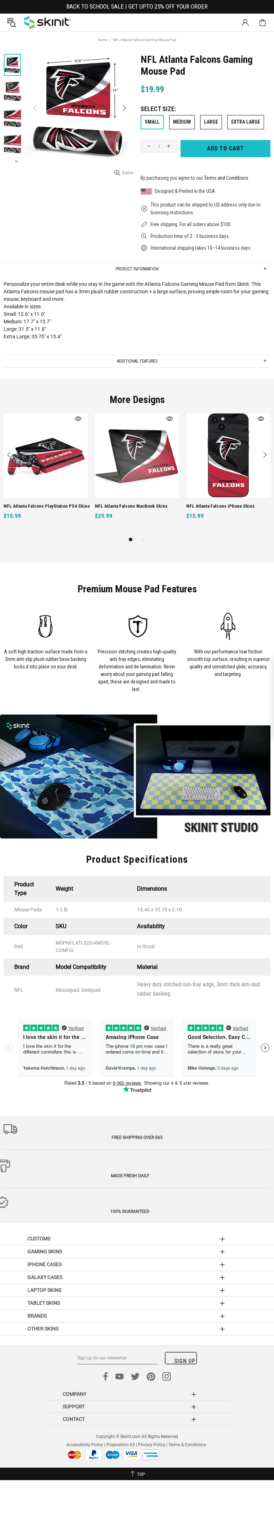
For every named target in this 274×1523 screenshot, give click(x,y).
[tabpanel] (45, 474)
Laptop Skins (44, 1290)
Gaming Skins (44, 1251)
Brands (37, 1316)
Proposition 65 (120, 1444)
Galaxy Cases (44, 1277)
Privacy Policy (151, 1444)
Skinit (47, 22)
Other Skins (43, 1329)
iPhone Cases (44, 1264)
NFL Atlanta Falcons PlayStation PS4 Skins (47, 506)
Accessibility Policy (84, 1444)
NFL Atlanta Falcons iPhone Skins (220, 506)
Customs (38, 1238)
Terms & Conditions (187, 1444)
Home (102, 40)
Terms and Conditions (226, 178)
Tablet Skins (43, 1303)
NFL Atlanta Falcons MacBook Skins (131, 506)
